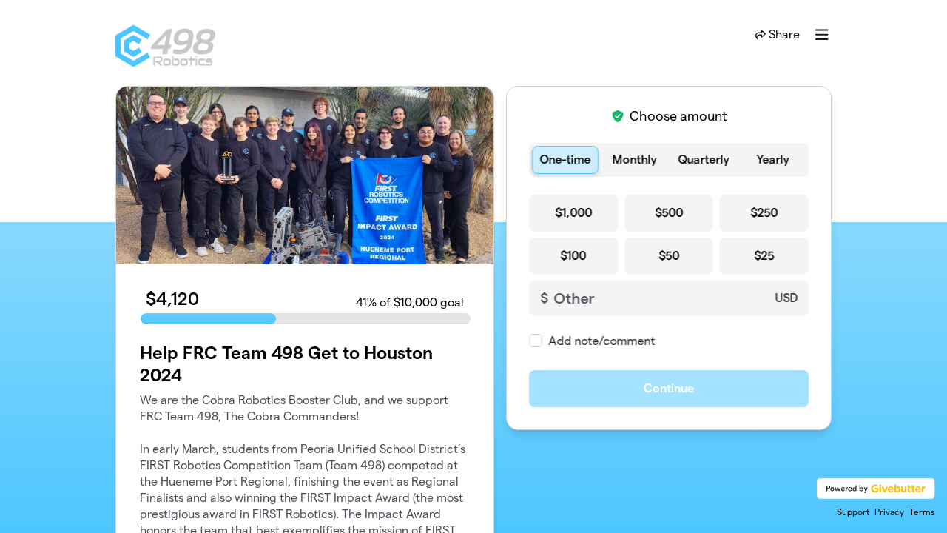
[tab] (565, 160)
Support (853, 512)
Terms (922, 512)
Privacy (889, 512)
